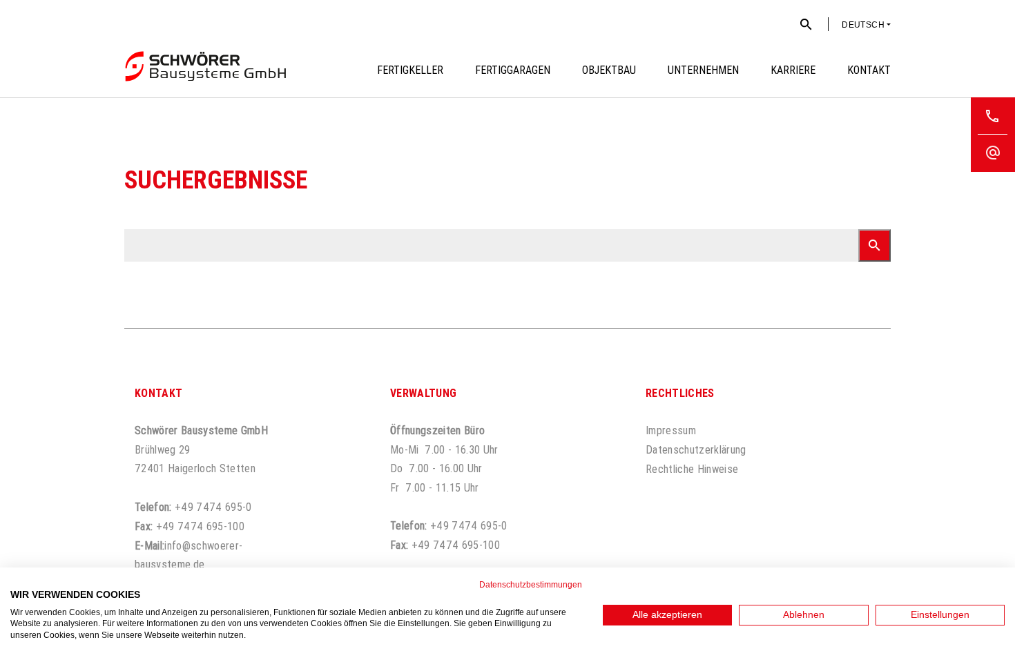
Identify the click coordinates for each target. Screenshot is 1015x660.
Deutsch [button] (863, 25)
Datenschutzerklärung (696, 449)
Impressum (671, 430)
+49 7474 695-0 (213, 507)
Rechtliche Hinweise (692, 469)
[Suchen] (874, 245)
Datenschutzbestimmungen (530, 585)
